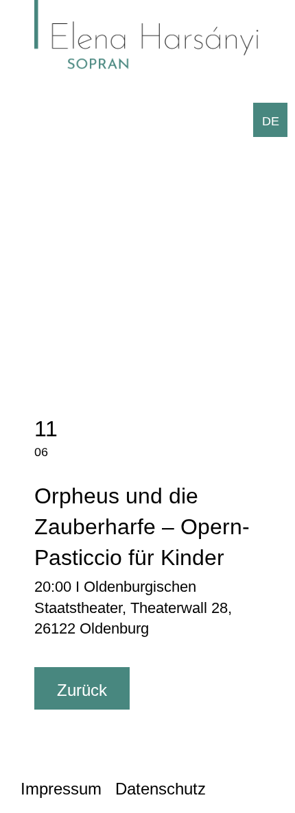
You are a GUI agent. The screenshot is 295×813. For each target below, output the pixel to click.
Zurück (82, 690)
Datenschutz (160, 788)
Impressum (61, 788)
